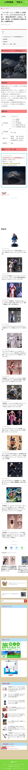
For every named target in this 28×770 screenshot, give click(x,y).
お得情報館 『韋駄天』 (14, 2)
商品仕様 (5, 41)
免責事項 (11, 766)
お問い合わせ (16, 766)
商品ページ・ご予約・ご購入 (9, 44)
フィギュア (14, 552)
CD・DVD (13, 5)
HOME (15, 762)
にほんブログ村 (10, 746)
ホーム (2, 5)
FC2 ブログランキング (12, 748)
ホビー (6, 5)
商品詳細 (5, 39)
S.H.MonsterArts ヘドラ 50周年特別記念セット (13, 36)
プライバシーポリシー (19, 764)
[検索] (25, 601)
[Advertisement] (14, 214)
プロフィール (11, 764)
